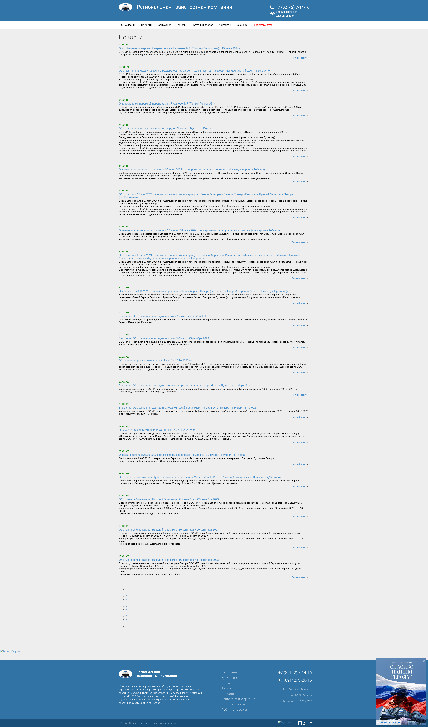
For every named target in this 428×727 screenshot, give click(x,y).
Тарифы (181, 25)
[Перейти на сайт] (401, 693)
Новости (146, 25)
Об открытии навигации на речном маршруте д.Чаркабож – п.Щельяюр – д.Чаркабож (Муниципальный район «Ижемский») (195, 70)
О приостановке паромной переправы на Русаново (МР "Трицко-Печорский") (167, 103)
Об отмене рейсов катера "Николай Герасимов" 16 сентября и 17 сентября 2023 (169, 559)
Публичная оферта (234, 709)
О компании (128, 25)
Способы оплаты (233, 704)
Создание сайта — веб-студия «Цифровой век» (305, 723)
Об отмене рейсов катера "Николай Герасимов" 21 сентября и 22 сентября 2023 (169, 499)
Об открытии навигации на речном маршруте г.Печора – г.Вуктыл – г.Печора (165, 128)
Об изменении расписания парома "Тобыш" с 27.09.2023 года (157, 430)
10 (126, 622)
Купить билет (230, 678)
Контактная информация (238, 699)
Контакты (225, 25)
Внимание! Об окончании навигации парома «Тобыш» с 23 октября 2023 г (165, 338)
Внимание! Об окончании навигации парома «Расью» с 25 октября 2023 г (164, 316)
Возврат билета (262, 25)
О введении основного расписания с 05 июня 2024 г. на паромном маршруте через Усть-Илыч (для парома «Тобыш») (192, 169)
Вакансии (241, 25)
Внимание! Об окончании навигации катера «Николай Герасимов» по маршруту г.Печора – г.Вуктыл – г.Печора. (187, 407)
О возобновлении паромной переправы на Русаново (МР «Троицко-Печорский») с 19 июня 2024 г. (180, 48)
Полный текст (299, 57)
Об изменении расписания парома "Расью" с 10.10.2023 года (157, 360)
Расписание (164, 25)
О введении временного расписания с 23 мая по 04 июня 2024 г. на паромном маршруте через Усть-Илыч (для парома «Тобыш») (199, 230)
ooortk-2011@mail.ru (301, 695)
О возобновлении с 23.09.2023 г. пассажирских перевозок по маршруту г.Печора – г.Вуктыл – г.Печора (182, 454)
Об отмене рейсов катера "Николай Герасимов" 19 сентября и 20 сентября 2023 (169, 529)
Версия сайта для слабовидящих (286, 13)
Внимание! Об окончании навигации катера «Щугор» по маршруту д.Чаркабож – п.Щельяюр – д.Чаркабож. (185, 385)
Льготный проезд (202, 25)
